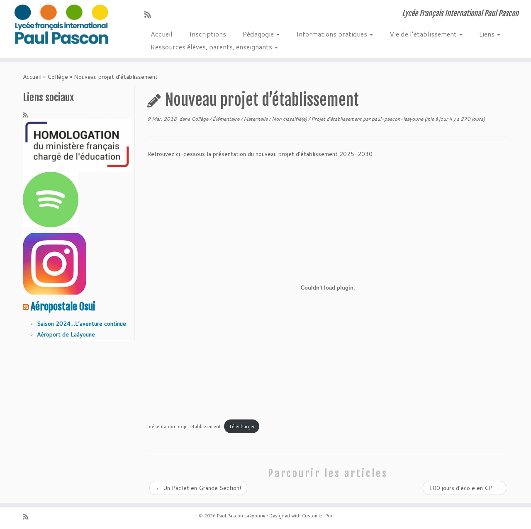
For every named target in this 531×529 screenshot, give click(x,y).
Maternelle (256, 118)
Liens (487, 34)
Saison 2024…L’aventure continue (81, 323)
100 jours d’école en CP (464, 488)
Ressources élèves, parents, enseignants (212, 46)
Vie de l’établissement (424, 34)
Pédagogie (259, 34)
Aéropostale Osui (63, 306)
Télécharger (242, 426)
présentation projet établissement (184, 426)
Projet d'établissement (337, 118)
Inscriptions (207, 34)
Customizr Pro (317, 515)
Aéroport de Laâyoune (66, 334)
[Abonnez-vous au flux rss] (150, 14)
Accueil (162, 34)
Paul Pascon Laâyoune (241, 515)
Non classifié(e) (290, 118)
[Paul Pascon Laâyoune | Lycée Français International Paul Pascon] (61, 25)
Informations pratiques (332, 34)
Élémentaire (226, 118)
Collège (57, 77)
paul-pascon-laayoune (397, 118)
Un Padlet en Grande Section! (198, 488)
